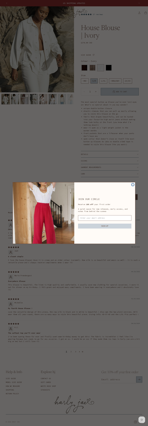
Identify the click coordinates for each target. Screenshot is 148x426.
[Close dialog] (132, 184)
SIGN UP (104, 226)
